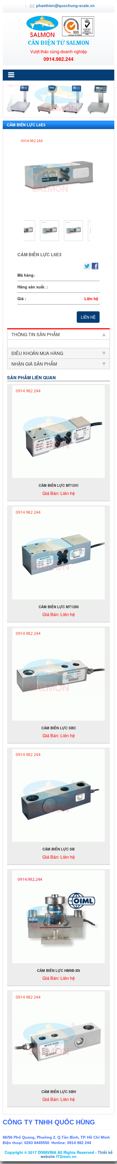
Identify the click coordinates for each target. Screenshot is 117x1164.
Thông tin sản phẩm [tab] (35, 334)
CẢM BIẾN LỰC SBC (58, 727)
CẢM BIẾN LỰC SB (58, 849)
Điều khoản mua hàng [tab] (37, 353)
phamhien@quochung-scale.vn (65, 5)
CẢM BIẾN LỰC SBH (58, 1091)
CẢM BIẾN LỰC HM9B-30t (58, 970)
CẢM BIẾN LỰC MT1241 (59, 485)
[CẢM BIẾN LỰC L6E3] (58, 176)
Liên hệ (88, 317)
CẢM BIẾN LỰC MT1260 (59, 606)
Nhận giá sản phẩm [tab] (34, 364)
